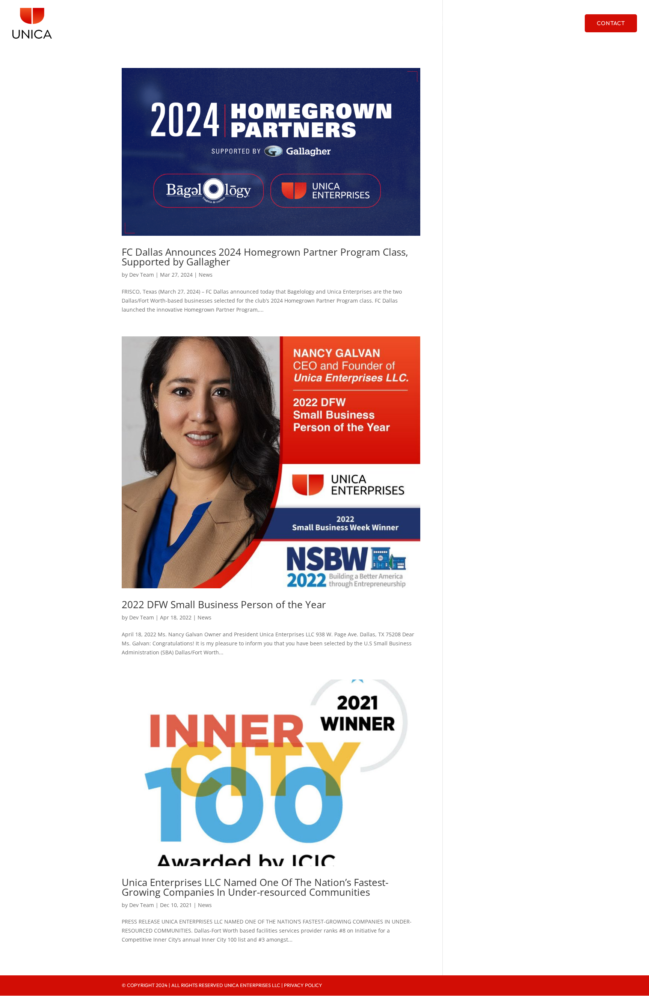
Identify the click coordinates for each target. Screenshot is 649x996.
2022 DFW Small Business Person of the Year (224, 604)
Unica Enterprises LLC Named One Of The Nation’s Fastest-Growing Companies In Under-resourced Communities (255, 887)
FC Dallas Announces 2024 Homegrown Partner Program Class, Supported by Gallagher (265, 256)
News (206, 274)
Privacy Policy (303, 985)
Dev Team (141, 274)
